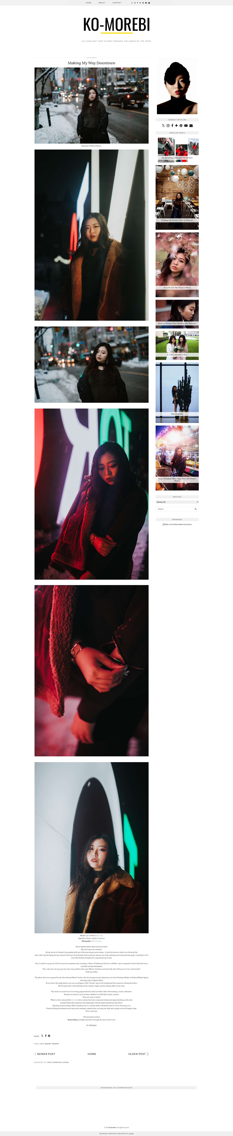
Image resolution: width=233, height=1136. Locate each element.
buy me (99, 935)
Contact (117, 3)
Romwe (74, 1000)
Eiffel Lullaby (177, 414)
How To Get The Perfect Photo (177, 288)
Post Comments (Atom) (58, 1062)
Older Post (137, 1053)
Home (88, 3)
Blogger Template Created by (116, 1133)
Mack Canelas (97, 941)
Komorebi (112, 1127)
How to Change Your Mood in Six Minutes (177, 323)
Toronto (55, 1043)
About (102, 3)
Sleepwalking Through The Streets (177, 158)
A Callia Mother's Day (177, 355)
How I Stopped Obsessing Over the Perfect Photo (177, 480)
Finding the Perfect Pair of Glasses (177, 220)
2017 (42, 1043)
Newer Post (46, 1053)
